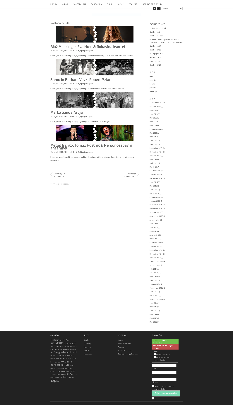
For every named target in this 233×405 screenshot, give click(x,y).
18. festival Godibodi (158, 28)
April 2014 (153, 280)
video (63, 377)
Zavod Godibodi (124, 343)
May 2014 (153, 276)
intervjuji (153, 80)
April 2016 (153, 189)
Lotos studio (60, 368)
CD (76, 347)
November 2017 (156, 152)
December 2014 (156, 250)
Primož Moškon (61, 371)
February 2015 (155, 242)
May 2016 (153, 186)
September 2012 (156, 299)
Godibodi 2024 (155, 32)
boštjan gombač (69, 346)
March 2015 (154, 239)
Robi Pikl (53, 374)
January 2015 (155, 246)
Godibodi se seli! (156, 36)
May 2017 (153, 159)
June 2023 (154, 114)
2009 (52, 340)
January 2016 (155, 201)
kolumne (153, 84)
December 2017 (156, 148)
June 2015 (154, 227)
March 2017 (154, 167)
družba (54, 352)
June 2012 (154, 303)
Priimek (155, 382)
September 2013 (156, 288)
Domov (53, 4)
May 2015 (153, 231)
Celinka (53, 349)
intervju (67, 358)
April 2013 (153, 291)
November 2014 (156, 254)
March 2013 (154, 295)
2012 (64, 340)
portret (53, 371)
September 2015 (156, 216)
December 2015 (156, 205)
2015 (61, 343)
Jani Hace (57, 362)
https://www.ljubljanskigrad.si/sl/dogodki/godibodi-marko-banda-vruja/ (80, 121)
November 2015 (156, 208)
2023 (55, 347)
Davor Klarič (61, 349)
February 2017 (155, 171)
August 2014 (154, 265)
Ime (153, 375)
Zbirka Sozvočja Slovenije (128, 354)
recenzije (153, 91)
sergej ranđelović (62, 374)
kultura (65, 365)
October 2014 (155, 257)
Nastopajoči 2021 (156, 53)
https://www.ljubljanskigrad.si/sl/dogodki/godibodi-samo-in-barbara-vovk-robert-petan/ (87, 88)
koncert (55, 365)
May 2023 (153, 118)
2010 (57, 340)
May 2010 (153, 318)
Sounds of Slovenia (153, 4)
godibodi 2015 (55, 355)
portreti (153, 87)
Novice (120, 4)
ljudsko (52, 368)
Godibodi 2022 (130, 175)
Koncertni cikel (156, 61)
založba (70, 377)
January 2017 (155, 174)
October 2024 (155, 106)
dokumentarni (70, 349)
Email (154, 368)
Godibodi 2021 (59, 175)
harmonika (59, 359)
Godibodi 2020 (155, 65)
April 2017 (153, 163)
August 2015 (154, 220)
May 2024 (153, 110)
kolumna (66, 361)
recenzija (70, 371)
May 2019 (153, 136)
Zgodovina (96, 4)
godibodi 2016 (65, 355)
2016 (68, 343)
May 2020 (153, 133)
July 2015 (153, 223)
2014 (54, 343)
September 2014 (156, 261)
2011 (60, 340)
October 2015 (155, 212)
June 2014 (154, 273)
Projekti (133, 4)
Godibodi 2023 (155, 46)
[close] (153, 398)
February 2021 (155, 129)
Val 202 (56, 378)
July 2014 (153, 269)
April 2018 (153, 144)
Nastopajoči (79, 4)
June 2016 (154, 182)
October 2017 (155, 155)
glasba (62, 352)
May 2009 (153, 322)
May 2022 (153, 121)
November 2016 (156, 178)
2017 (74, 343)
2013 (68, 340)
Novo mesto (67, 368)
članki (152, 76)
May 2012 (153, 307)
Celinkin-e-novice (163, 354)
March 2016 (154, 193)
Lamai (71, 365)
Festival (121, 347)
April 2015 (153, 235)
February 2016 (155, 197)
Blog (109, 4)
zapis (54, 380)
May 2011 (153, 314)
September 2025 (156, 102)
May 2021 (153, 125)
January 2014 (155, 284)
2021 (52, 346)
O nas (65, 4)
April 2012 (153, 310)
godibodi (71, 352)
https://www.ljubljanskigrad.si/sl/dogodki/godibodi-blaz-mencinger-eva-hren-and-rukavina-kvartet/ (91, 55)
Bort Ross (60, 346)
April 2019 (153, 140)
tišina (71, 374)
